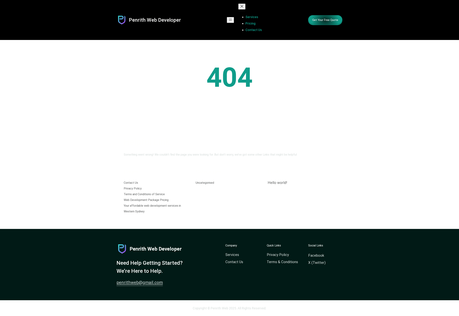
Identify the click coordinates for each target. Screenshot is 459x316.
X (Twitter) (317, 262)
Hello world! (277, 182)
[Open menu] (230, 20)
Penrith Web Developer (155, 20)
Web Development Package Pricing (146, 200)
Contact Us (131, 182)
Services (232, 255)
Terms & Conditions (282, 262)
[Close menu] (241, 6)
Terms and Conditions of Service (144, 194)
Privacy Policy (133, 188)
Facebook (316, 255)
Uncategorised (205, 182)
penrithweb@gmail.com (140, 282)
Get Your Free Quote (325, 20)
